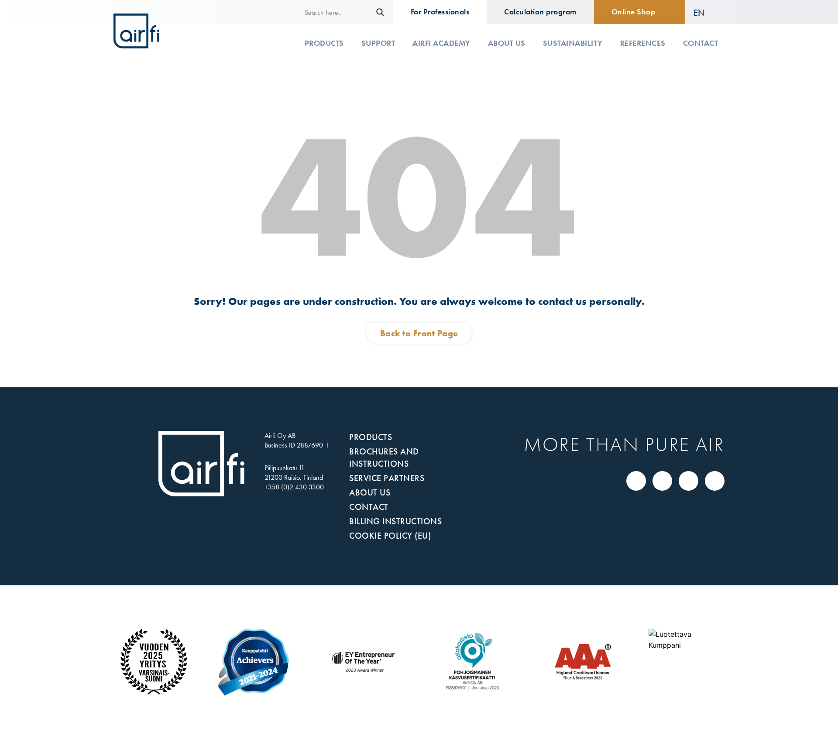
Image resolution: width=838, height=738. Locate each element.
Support (378, 43)
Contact (700, 43)
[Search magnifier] (380, 12)
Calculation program (540, 12)
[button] (705, 12)
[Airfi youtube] (715, 480)
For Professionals (440, 12)
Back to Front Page (419, 333)
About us (506, 43)
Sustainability (573, 43)
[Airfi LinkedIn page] (636, 480)
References (643, 43)
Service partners (386, 478)
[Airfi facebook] (663, 480)
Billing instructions (395, 521)
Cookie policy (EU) (390, 535)
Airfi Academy (441, 43)
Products (324, 43)
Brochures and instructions (384, 457)
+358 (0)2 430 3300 (294, 487)
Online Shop (633, 12)
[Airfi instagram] (689, 480)
